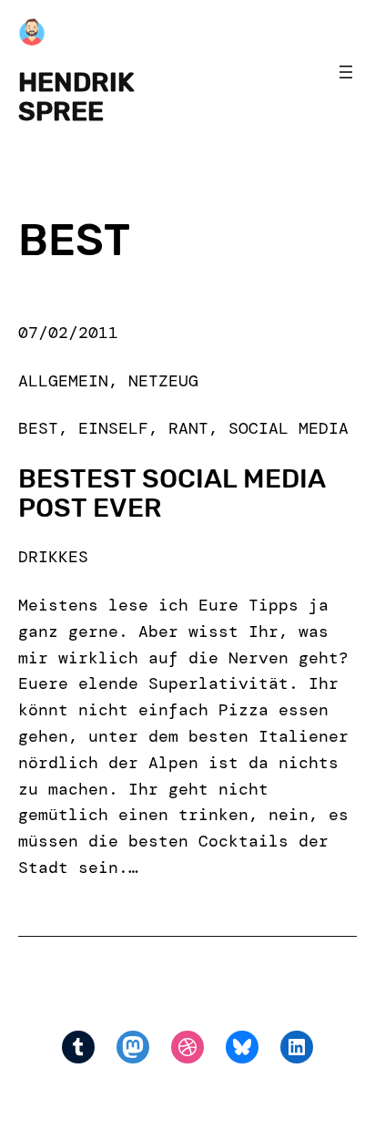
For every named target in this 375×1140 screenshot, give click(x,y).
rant (188, 428)
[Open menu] (346, 72)
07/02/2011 (68, 333)
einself (113, 428)
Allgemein (63, 381)
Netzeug (163, 381)
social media (288, 428)
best (38, 428)
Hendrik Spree (76, 97)
